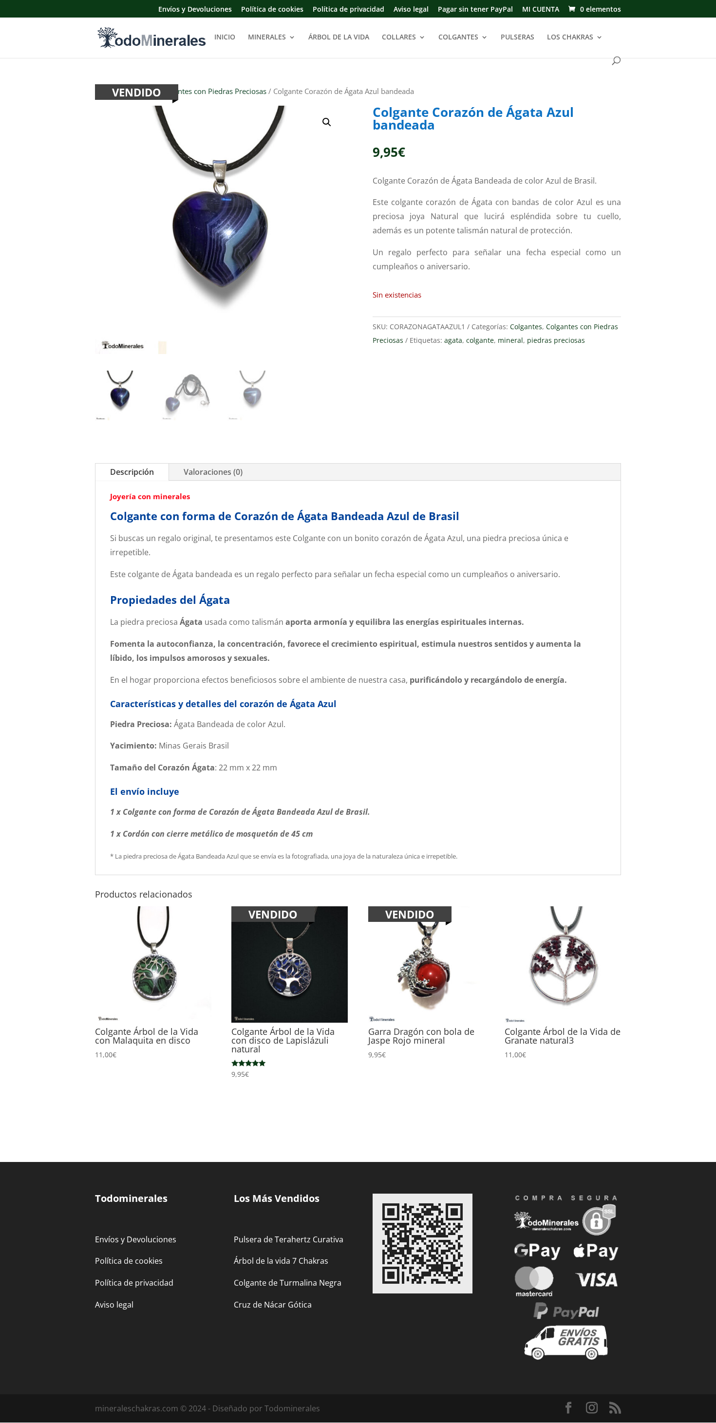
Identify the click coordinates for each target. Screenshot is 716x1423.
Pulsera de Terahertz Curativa (288, 1239)
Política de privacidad (348, 10)
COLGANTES (458, 37)
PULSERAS (517, 37)
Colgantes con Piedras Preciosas (212, 91)
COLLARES (399, 37)
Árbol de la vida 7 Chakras (281, 1260)
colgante (480, 340)
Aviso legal (411, 10)
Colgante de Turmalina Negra (287, 1282)
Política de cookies (272, 10)
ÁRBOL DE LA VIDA (338, 37)
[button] (327, 122)
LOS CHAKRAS (570, 37)
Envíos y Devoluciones (195, 10)
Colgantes (526, 326)
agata (453, 340)
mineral (510, 340)
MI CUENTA (540, 10)
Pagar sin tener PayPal (475, 10)
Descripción (132, 472)
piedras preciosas (556, 340)
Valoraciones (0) (213, 472)
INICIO (224, 37)
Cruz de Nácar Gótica (273, 1304)
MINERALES (267, 37)
